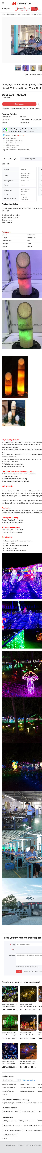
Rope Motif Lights (7, 1091)
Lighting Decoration (23, 14)
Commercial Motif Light (11, 1111)
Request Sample (34, 108)
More (3, 1138)
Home (3, 14)
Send (18, 971)
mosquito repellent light (9, 1084)
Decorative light (24, 1084)
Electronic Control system (27, 1087)
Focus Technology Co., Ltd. (25, 1145)
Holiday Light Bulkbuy (10, 1135)
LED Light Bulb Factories (26, 1121)
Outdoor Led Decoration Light (12, 1130)
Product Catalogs (29, 1080)
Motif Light (33, 14)
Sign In (5, 150)
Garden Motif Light (27, 1111)
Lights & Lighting (11, 14)
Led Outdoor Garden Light (32, 1125)
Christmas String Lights (27, 1091)
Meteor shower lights (8, 1087)
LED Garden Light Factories (12, 1125)
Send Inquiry (19, 104)
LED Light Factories (9, 1121)
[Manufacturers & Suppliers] (21, 3)
